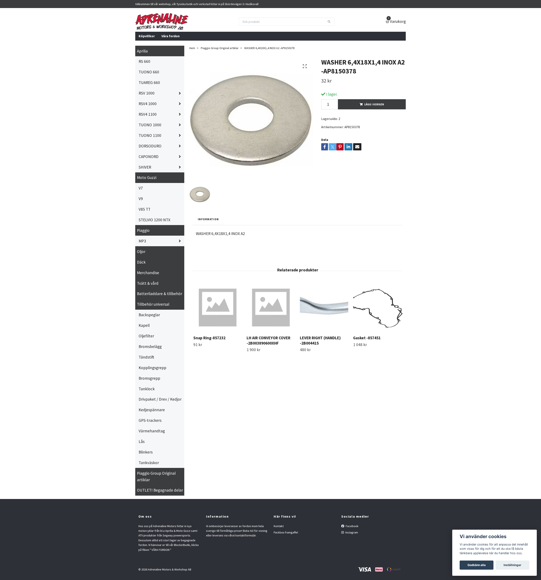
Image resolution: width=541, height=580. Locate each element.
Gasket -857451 (367, 337)
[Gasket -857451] (377, 307)
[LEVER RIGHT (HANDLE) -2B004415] (324, 307)
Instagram (351, 532)
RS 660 (144, 61)
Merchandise (148, 272)
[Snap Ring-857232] (217, 307)
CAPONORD (148, 156)
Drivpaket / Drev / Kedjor (160, 399)
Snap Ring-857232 (209, 337)
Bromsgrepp (149, 378)
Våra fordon (170, 36)
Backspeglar (149, 314)
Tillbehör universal (153, 304)
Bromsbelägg (150, 346)
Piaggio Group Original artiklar (156, 476)
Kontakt (279, 526)
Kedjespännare (152, 409)
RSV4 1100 (148, 114)
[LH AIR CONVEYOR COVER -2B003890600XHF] (271, 307)
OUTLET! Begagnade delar (160, 490)
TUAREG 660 (149, 82)
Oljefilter (146, 335)
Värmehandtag (152, 430)
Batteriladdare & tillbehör (159, 293)
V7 (141, 188)
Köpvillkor (147, 36)
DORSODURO (150, 145)
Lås (142, 441)
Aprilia (142, 51)
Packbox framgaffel (286, 532)
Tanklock (147, 388)
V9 (141, 198)
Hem (192, 48)
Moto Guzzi (146, 177)
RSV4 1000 (148, 103)
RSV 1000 (146, 93)
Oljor (141, 251)
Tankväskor (149, 462)
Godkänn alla (476, 565)
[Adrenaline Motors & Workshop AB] (162, 21)
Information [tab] (208, 219)
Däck (141, 262)
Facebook (351, 526)
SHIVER (145, 167)
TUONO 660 (149, 71)
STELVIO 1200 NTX (154, 219)
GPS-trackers (150, 420)
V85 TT (144, 209)
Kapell (144, 325)
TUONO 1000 (150, 124)
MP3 (142, 240)
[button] (400, 313)
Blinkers (146, 452)
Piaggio (143, 230)
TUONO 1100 (150, 135)
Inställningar (512, 565)
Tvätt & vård (147, 283)
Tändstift (146, 357)
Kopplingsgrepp (152, 367)
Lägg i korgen (374, 104)
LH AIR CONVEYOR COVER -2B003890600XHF (268, 340)
